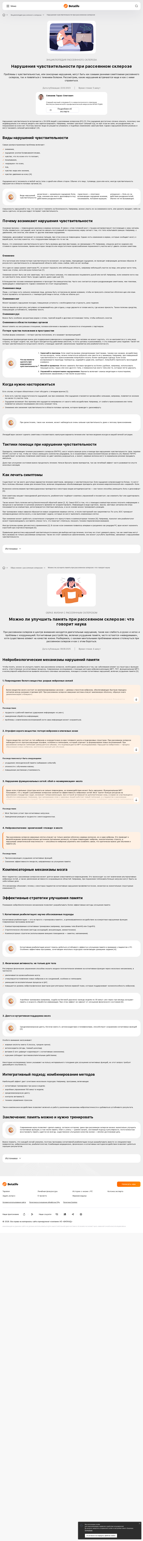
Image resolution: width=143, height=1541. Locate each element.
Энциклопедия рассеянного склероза (26, 15)
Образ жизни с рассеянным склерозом (27, 568)
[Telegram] (73, 1214)
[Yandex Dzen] (81, 1214)
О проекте (42, 1196)
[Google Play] (32, 1214)
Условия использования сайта (14, 1202)
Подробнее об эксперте (65, 110)
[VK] (56, 1214)
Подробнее (88, 1530)
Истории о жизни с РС (82, 1191)
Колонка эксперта (115, 1191)
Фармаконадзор (79, 1196)
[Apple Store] (24, 1214)
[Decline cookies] (139, 1523)
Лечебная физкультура (47, 1191)
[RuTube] (64, 1214)
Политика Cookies (70, 1202)
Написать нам (129, 1184)
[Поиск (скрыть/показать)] (136, 6)
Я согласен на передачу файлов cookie (101, 1536)
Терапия (6, 1191)
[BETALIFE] (14, 1184)
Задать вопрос (9, 1196)
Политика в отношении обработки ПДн (44, 1202)
